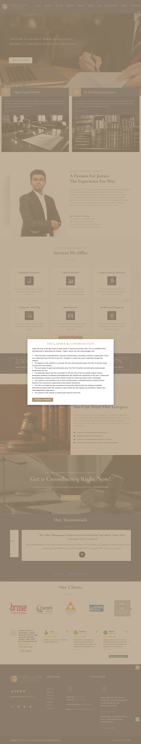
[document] (70, 372)
